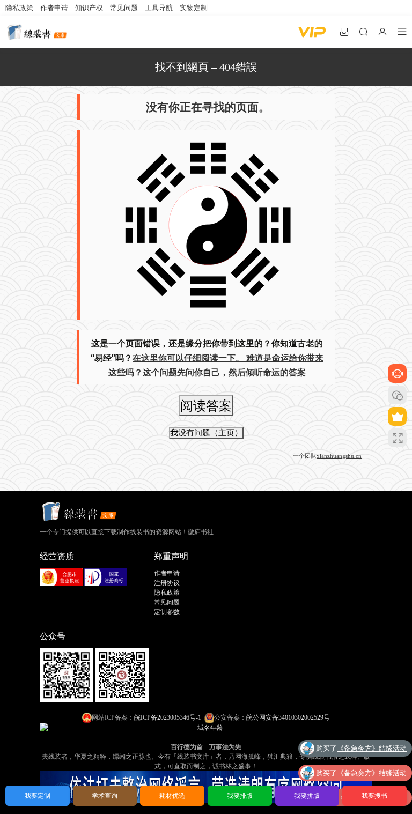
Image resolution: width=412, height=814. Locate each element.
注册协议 (167, 583)
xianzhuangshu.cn (339, 456)
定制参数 (167, 612)
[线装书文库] (37, 32)
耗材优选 (172, 796)
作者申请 (54, 8)
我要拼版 (307, 796)
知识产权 (89, 8)
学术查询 (104, 796)
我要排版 (240, 796)
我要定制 (37, 796)
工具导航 (159, 8)
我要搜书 (374, 796)
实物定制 (194, 8)
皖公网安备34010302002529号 (288, 717)
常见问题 (124, 8)
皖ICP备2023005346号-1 (167, 717)
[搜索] (363, 31)
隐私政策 (19, 8)
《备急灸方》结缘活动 (372, 748)
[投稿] (344, 31)
